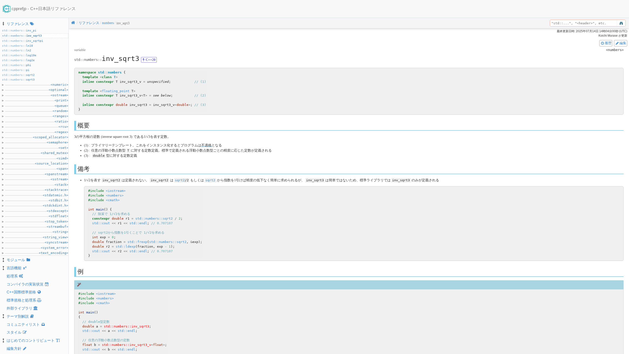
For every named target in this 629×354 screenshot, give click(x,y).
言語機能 (14, 268)
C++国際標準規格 (21, 292)
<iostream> (116, 191)
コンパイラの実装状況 (25, 284)
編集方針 (14, 348)
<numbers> (115, 195)
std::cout (101, 223)
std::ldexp (125, 246)
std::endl (138, 223)
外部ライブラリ (19, 308)
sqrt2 (180, 180)
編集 (622, 43)
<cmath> (113, 200)
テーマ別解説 (18, 316)
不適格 (206, 145)
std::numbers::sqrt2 (154, 218)
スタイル (14, 332)
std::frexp (137, 242)
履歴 (608, 43)
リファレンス (18, 24)
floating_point (115, 91)
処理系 (12, 276)
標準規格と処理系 (21, 300)
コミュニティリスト (23, 324)
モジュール (16, 260)
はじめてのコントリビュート (31, 340)
